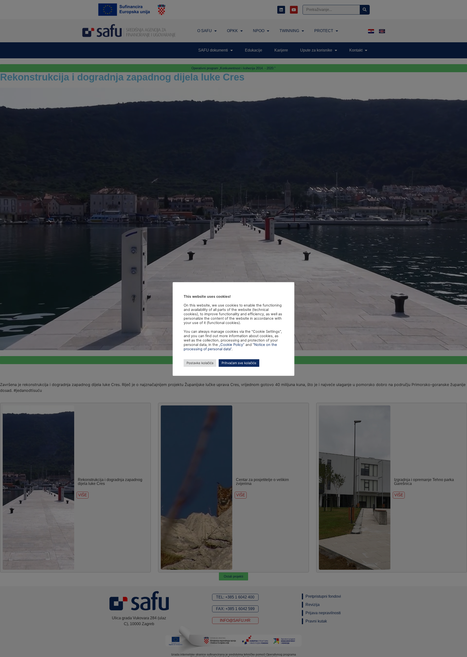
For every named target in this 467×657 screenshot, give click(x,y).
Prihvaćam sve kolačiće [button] (239, 363)
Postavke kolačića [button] (200, 363)
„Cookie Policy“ (231, 344)
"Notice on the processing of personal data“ (230, 346)
